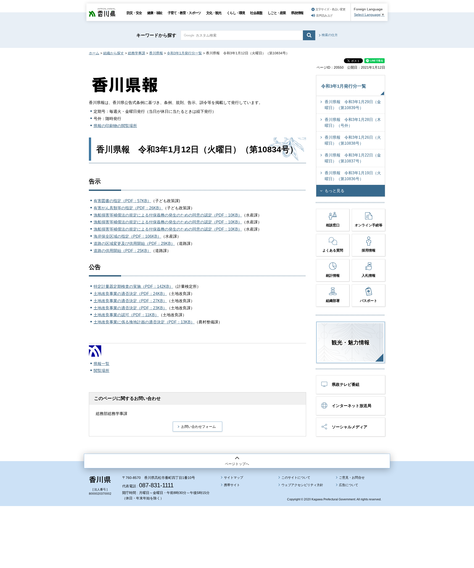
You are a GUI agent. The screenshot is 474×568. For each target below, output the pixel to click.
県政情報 (297, 13)
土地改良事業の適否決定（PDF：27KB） (130, 301)
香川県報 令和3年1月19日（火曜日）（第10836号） (353, 176)
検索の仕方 (330, 35)
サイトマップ (233, 477)
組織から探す (113, 53)
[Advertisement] (237, 523)
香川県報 (156, 53)
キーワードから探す (156, 35)
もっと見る (334, 191)
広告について (348, 485)
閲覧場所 (101, 371)
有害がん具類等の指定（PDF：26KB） (128, 208)
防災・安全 (134, 13)
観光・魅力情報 (351, 342)
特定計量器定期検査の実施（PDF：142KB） (133, 286)
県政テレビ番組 (345, 384)
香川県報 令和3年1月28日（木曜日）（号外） (353, 123)
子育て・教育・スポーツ (184, 13)
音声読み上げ (324, 15)
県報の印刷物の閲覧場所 (115, 126)
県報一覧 (101, 364)
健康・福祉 (154, 13)
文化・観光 (213, 13)
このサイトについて (295, 477)
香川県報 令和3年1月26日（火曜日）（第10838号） (353, 140)
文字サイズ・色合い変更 (330, 9)
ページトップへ (237, 464)
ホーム (94, 53)
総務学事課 (136, 53)
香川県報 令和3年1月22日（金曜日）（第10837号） (353, 158)
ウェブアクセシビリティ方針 (302, 485)
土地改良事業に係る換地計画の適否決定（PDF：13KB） (144, 322)
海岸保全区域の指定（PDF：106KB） (127, 236)
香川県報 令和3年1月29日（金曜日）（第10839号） (353, 105)
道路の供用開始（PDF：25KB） (122, 251)
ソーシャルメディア (349, 427)
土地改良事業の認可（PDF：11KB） (126, 315)
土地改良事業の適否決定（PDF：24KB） (130, 294)
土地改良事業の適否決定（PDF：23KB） (130, 308)
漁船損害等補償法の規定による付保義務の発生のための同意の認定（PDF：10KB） (168, 215)
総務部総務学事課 (111, 413)
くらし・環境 (236, 13)
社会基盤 (256, 13)
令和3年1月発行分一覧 (184, 53)
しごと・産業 (277, 13)
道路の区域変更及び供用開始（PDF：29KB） (134, 243)
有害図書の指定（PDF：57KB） (122, 201)
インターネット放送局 (351, 406)
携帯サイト (232, 485)
